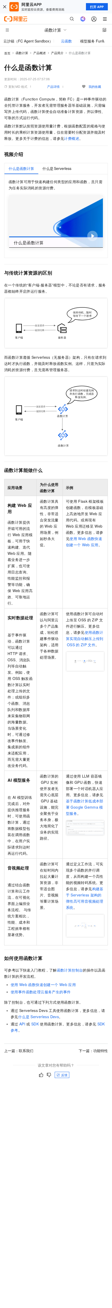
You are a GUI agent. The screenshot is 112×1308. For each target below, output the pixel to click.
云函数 (66, 41)
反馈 (64, 1075)
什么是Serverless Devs (38, 1016)
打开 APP (97, 6)
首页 (7, 53)
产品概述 (39, 53)
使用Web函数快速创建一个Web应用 (43, 984)
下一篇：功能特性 (93, 1050)
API (22, 1023)
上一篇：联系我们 (18, 1050)
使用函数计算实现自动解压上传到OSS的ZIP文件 (84, 638)
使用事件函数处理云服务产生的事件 (41, 991)
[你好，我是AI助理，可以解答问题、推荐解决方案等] (82, 18)
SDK (35, 1023)
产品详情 (53, 86)
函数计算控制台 (70, 970)
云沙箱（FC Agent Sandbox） (28, 41)
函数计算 (22, 53)
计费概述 (71, 138)
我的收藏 (95, 86)
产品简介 (57, 53)
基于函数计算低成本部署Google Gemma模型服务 (84, 807)
